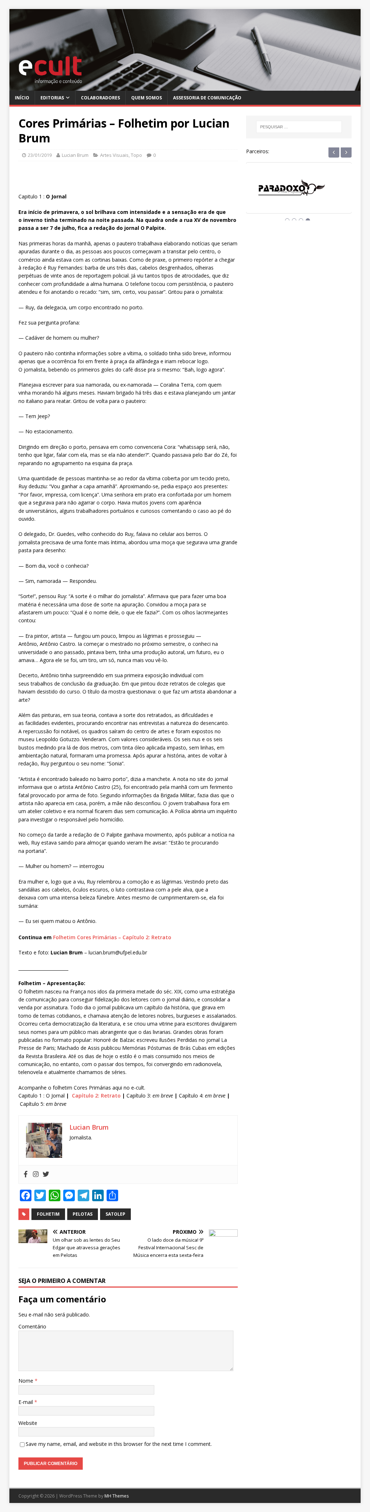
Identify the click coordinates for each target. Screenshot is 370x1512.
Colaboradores (100, 98)
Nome (26, 1380)
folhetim (48, 1214)
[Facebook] (25, 1174)
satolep (115, 1214)
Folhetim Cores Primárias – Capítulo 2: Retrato (112, 937)
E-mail (26, 1402)
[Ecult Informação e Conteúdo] (185, 86)
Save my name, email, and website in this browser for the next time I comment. (119, 1443)
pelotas (82, 1214)
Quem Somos (146, 98)
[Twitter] (46, 1174)
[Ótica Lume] (299, 194)
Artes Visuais (114, 155)
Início (22, 98)
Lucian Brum (75, 155)
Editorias (52, 98)
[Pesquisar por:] (299, 127)
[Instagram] (36, 1174)
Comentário (32, 1326)
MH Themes (116, 1496)
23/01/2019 (40, 155)
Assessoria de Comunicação (207, 98)
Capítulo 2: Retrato (96, 1095)
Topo (136, 155)
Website (27, 1422)
